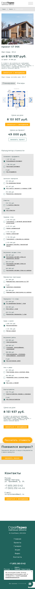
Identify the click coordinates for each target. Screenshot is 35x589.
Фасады (21, 83)
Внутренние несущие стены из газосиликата (16, 264)
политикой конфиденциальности (16, 576)
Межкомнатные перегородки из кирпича (18, 292)
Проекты (17, 543)
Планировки (9, 83)
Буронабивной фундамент (14, 161)
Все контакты (13, 583)
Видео (17, 553)
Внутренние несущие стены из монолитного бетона (16, 257)
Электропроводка (11, 342)
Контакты (17, 557)
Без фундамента (11, 172)
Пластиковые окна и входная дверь (17, 372)
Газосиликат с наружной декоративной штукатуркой (18, 222)
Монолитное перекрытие (13, 194)
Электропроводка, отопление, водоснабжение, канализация (16, 354)
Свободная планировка (13, 287)
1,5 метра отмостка (12, 205)
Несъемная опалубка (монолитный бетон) (17, 245)
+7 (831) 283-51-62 (14, 486)
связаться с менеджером (14, 73)
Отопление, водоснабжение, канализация (15, 348)
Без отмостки (10, 210)
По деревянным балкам (13, 183)
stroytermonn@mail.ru (14, 494)
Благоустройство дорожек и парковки (18, 394)
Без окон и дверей (12, 383)
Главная (17, 539)
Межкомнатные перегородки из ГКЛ (17, 281)
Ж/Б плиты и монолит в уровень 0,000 (18, 188)
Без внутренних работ (13, 361)
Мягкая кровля (11, 331)
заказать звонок (12, 458)
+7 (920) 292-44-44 (15, 488)
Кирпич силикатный (12, 233)
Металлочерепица (11, 325)
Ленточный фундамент (13, 166)
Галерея (17, 546)
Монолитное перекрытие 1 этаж (16, 314)
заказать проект (17, 139)
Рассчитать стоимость (17, 440)
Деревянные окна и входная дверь (17, 377)
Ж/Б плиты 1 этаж (12, 309)
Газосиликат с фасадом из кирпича (17, 239)
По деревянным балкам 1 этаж (16, 303)
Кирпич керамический (13, 228)
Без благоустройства (13, 399)
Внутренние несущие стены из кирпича (18, 270)
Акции (17, 550)
